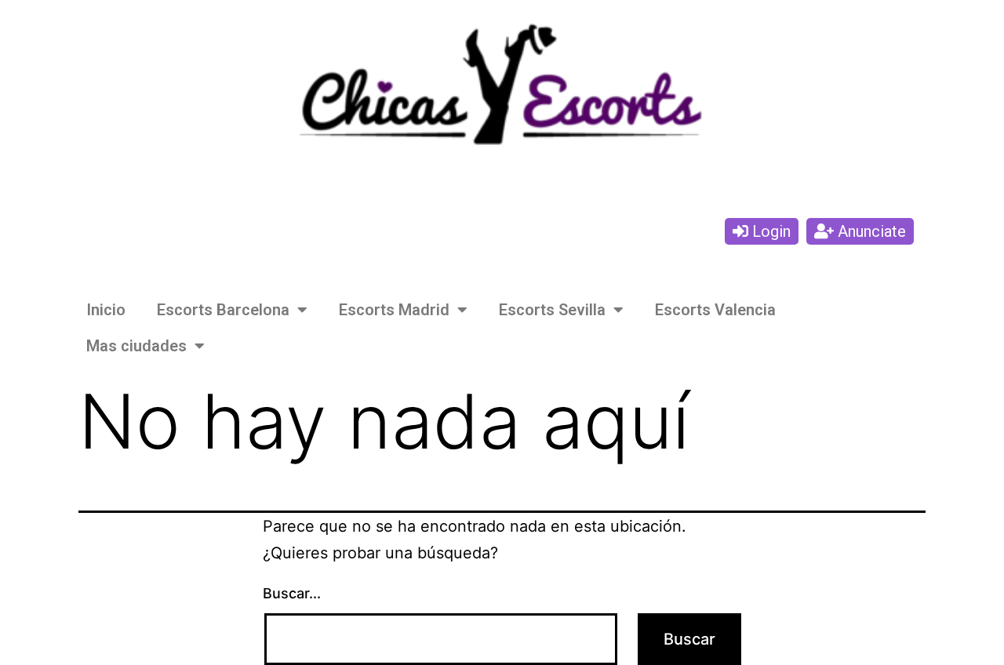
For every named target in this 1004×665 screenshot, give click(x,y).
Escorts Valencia (715, 309)
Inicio (106, 309)
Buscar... (292, 593)
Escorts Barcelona (223, 309)
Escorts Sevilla (552, 309)
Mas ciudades (136, 345)
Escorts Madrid (394, 309)
